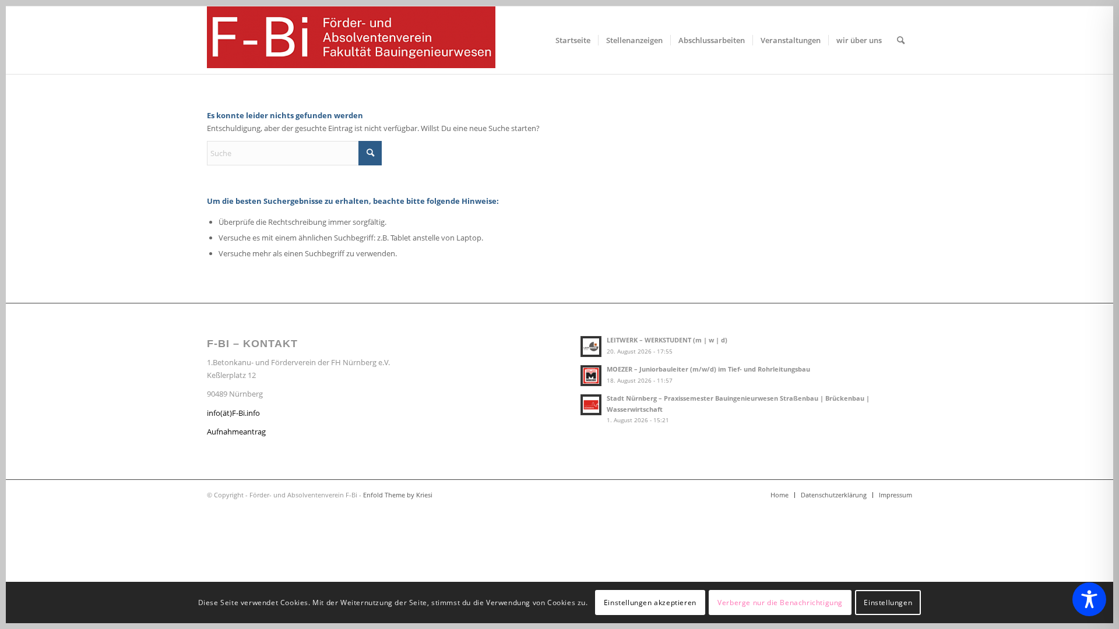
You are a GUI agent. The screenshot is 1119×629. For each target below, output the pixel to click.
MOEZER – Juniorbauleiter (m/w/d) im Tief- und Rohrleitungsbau (708, 369)
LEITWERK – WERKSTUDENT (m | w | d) (667, 339)
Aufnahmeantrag (236, 431)
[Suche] (900, 40)
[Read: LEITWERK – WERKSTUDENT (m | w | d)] (590, 346)
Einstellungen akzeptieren (650, 602)
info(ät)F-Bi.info (233, 413)
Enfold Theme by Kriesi (397, 494)
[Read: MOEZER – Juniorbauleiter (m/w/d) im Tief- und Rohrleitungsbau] (590, 375)
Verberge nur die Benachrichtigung (780, 602)
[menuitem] (573, 40)
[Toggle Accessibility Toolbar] (1089, 599)
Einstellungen (888, 602)
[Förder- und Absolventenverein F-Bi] (351, 40)
